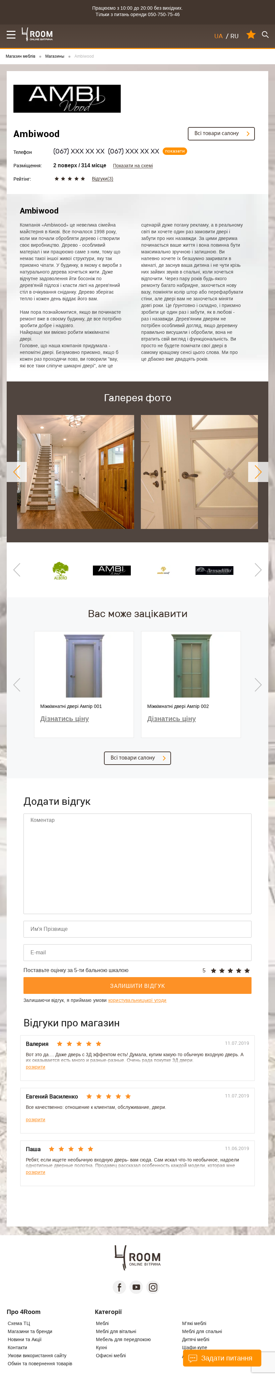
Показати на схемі (133, 165)
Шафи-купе (194, 1347)
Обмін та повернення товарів (40, 1363)
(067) (79, 151)
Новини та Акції (25, 1339)
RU (234, 36)
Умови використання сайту (37, 1355)
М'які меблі (194, 1323)
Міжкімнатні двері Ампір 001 (71, 706)
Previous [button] (17, 472)
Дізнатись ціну (64, 718)
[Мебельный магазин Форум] (37, 34)
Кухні (101, 1347)
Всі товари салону (217, 133)
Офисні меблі (111, 1355)
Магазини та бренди (30, 1331)
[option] (76, 472)
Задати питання (226, 1358)
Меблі (102, 1323)
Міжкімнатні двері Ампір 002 (178, 706)
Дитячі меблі (195, 1339)
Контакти (17, 1347)
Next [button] (258, 472)
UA (218, 36)
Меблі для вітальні (116, 1331)
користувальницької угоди (137, 1000)
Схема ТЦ (19, 1323)
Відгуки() (102, 178)
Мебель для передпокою (123, 1339)
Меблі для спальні (202, 1331)
